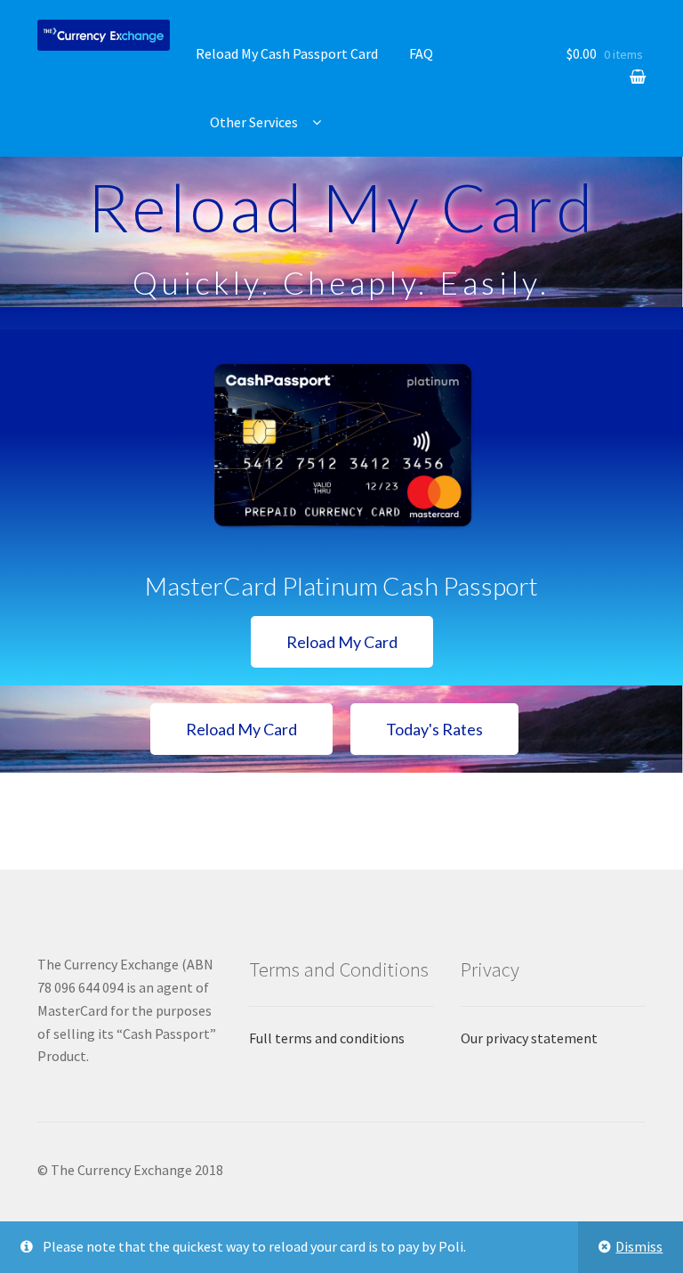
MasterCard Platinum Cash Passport (341, 586)
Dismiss (639, 1246)
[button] (342, 642)
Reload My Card (342, 207)
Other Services (254, 122)
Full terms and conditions (327, 1038)
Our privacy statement (529, 1038)
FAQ (421, 53)
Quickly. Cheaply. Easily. (341, 282)
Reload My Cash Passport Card (287, 53)
